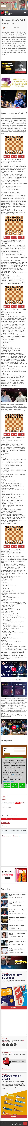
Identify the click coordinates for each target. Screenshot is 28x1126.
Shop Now (14, 1007)
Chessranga (15, 1124)
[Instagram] (15, 1044)
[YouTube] (7, 1044)
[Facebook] (11, 1044)
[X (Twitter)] (3, 1044)
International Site (6, 1069)
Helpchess (20, 1124)
